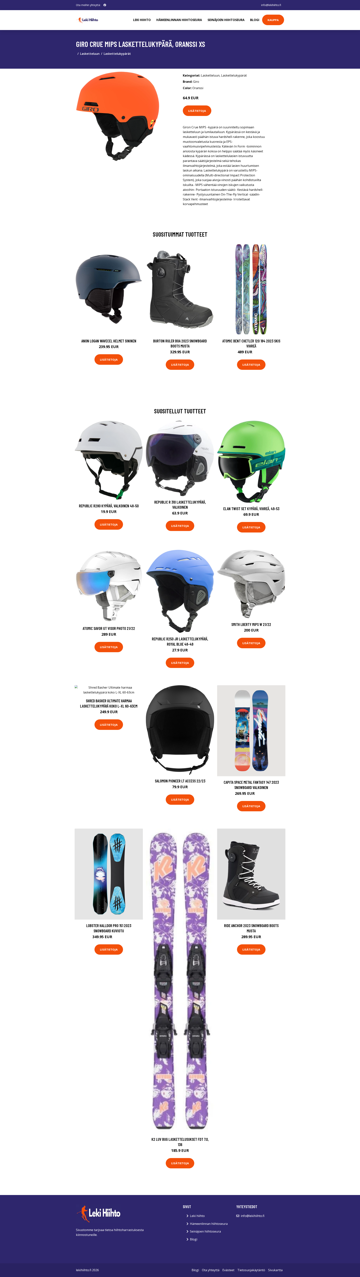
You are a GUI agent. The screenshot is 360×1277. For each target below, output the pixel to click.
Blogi (254, 20)
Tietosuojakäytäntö (251, 1270)
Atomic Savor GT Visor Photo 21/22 (109, 628)
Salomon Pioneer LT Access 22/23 (180, 780)
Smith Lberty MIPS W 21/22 (251, 624)
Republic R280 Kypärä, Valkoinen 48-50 (109, 505)
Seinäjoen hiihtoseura (226, 20)
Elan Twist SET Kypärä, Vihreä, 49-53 (251, 508)
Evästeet (228, 1270)
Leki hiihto (142, 20)
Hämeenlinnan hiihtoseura (179, 20)
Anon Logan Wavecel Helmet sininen (108, 340)
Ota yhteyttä (210, 1270)
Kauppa (273, 20)
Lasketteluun (90, 54)
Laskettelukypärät (117, 54)
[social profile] (105, 5)
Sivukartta (275, 1270)
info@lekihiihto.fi (271, 5)
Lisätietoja (197, 111)
